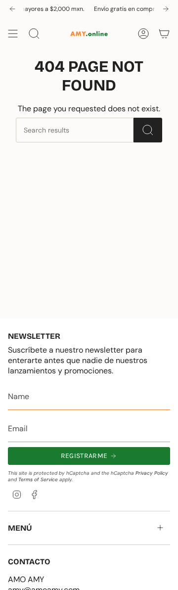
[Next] (165, 8)
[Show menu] (13, 33)
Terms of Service (38, 479)
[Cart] (164, 33)
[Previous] (12, 8)
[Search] (148, 130)
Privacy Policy (151, 473)
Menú (20, 528)
